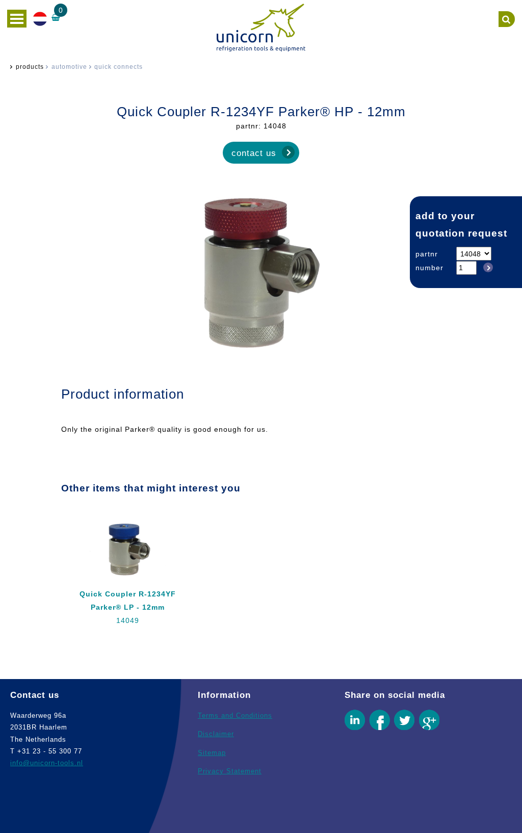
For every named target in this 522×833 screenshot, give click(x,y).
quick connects (118, 67)
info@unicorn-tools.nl (46, 763)
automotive (69, 67)
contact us (253, 153)
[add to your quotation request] (486, 267)
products (30, 67)
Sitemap (212, 753)
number (429, 268)
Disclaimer (216, 734)
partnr (426, 254)
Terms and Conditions (235, 715)
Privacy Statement (230, 771)
